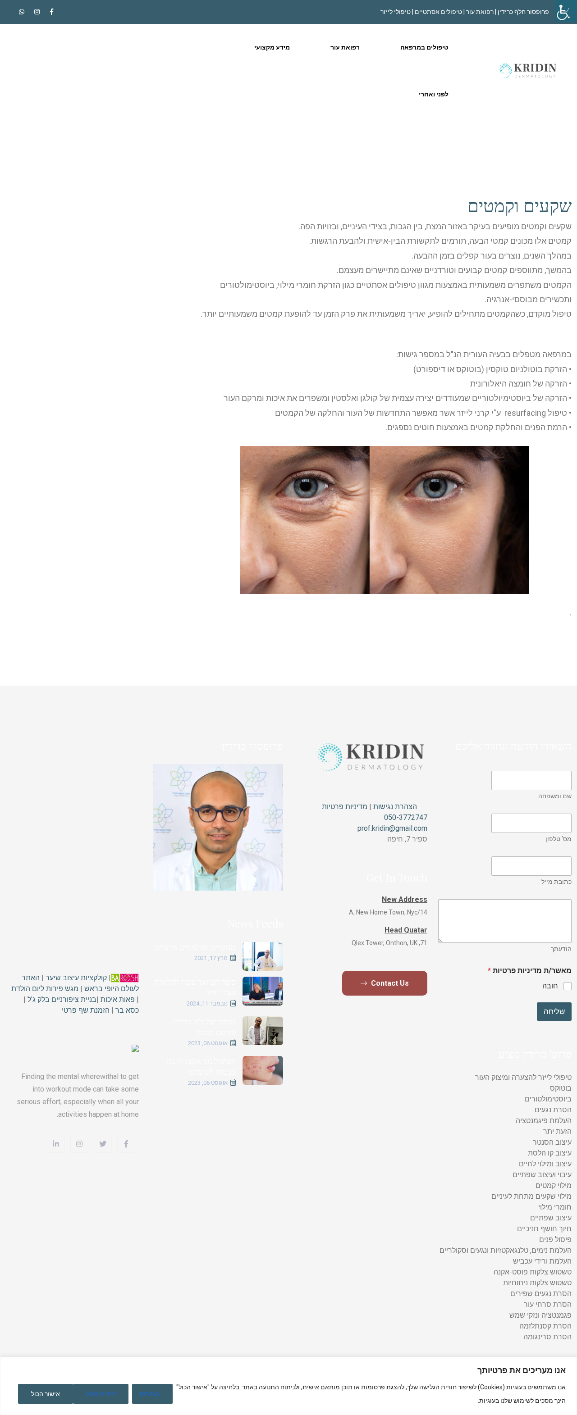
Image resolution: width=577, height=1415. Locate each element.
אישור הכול (45, 1393)
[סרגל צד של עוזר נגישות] (566, 11)
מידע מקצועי (272, 47)
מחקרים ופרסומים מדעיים (195, 947)
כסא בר (127, 1010)
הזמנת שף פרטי (86, 1010)
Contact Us (389, 983)
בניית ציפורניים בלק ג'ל (61, 999)
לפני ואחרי (434, 94)
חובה (550, 986)
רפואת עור (345, 47)
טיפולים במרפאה (424, 47)
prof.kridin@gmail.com (392, 828)
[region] (288, 1386)
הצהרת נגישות (394, 806)
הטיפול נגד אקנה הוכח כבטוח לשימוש (201, 1066)
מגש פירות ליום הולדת (44, 988)
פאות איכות (118, 999)
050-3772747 (405, 817)
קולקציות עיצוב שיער (76, 978)
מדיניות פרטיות (344, 806)
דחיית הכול (100, 1393)
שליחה (554, 1011)
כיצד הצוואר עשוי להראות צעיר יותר (195, 986)
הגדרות (149, 1393)
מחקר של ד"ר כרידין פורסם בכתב (204, 1026)
